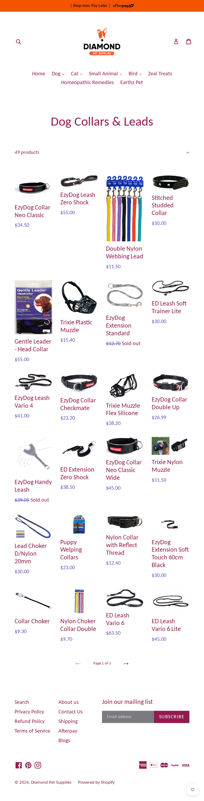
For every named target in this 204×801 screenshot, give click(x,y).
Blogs (64, 741)
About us (68, 702)
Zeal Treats (160, 74)
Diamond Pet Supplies (51, 782)
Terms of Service (32, 731)
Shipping (68, 721)
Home (38, 74)
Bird (136, 74)
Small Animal (107, 74)
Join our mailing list (127, 702)
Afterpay (67, 731)
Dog (59, 74)
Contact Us (70, 712)
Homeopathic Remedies (87, 82)
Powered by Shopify (96, 782)
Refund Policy (30, 721)
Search (22, 702)
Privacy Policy (29, 712)
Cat (78, 74)
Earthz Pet (131, 82)
